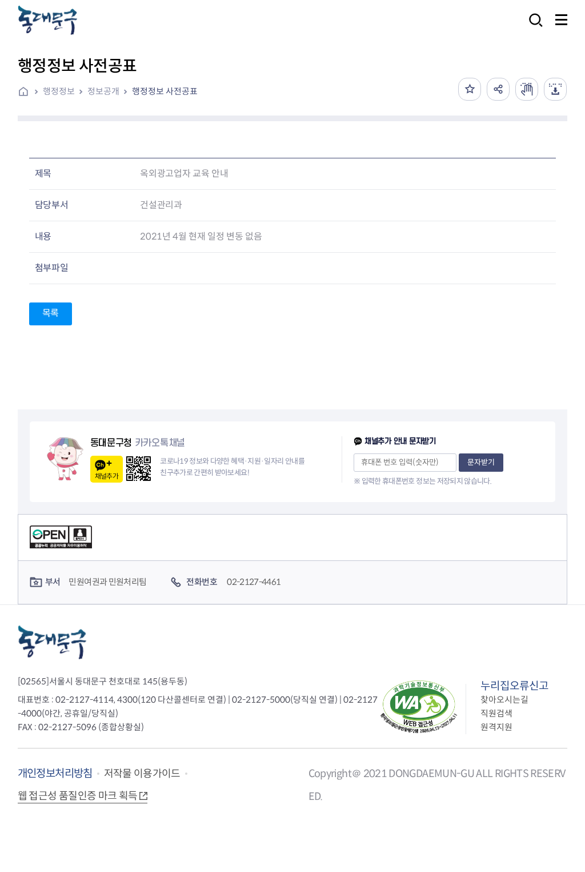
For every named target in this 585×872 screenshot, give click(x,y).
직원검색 (496, 713)
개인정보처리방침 (55, 773)
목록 (50, 313)
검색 (532, 27)
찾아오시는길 (504, 699)
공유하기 (498, 89)
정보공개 (103, 91)
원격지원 (496, 727)
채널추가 (106, 476)
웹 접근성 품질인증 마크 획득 (78, 796)
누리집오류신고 (514, 685)
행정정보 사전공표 (165, 91)
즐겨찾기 (469, 89)
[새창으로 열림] (526, 89)
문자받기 (481, 462)
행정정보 (59, 91)
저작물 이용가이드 (142, 773)
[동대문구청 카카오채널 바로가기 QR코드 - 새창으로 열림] (138, 468)
